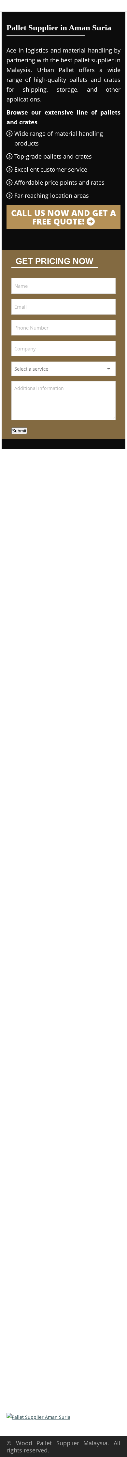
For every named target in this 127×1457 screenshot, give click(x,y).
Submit (19, 430)
